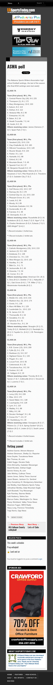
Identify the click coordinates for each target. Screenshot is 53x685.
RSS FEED (10, 681)
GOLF (9, 678)
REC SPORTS (19, 678)
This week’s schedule (15, 542)
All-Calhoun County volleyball (16, 528)
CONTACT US (31, 678)
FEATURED (19, 674)
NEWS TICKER (16, 517)
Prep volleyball (13, 547)
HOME (9, 674)
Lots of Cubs (33, 527)
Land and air (13, 551)
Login (40, 559)
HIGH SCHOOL (30, 674)
